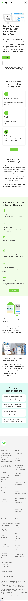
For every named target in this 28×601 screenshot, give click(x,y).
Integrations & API (19, 487)
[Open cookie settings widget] (2, 598)
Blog (2, 490)
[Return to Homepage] (7, 2)
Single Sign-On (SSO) (20, 505)
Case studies (4, 494)
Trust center (18, 552)
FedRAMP (4, 533)
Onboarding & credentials (21, 493)
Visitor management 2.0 (6, 453)
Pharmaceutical (5, 546)
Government (4, 544)
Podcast (3, 497)
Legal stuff (17, 545)
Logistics (4, 551)
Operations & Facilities (7, 562)
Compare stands (5, 477)
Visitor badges (18, 511)
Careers (16, 525)
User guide (17, 538)
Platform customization (20, 498)
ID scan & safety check (20, 482)
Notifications (18, 491)
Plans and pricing (5, 475)
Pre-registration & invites (20, 495)
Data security (4, 501)
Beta (16, 543)
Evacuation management (20, 477)
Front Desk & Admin (6, 560)
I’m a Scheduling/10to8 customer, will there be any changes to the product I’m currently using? (13, 398)
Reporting (17, 500)
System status (18, 549)
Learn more (14, 149)
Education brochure (19, 556)
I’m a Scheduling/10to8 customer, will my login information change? (13, 405)
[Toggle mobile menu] (25, 2)
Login (16, 536)
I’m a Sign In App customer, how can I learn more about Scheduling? (13, 420)
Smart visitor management (7, 455)
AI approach (17, 523)
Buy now (3, 481)
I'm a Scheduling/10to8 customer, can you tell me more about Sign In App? (10, 413)
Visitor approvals (18, 509)
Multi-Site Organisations (7, 523)
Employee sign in (19, 475)
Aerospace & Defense (7, 548)
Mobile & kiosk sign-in (20, 489)
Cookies (17, 547)
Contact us (17, 527)
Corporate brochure (19, 554)
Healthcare (4, 553)
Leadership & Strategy (7, 571)
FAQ (16, 540)
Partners (17, 521)
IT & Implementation (6, 569)
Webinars (3, 492)
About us (17, 518)
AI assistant (17, 460)
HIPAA (3, 535)
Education (4, 539)
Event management (19, 480)
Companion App (18, 467)
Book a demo (4, 479)
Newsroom (3, 499)
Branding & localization (20, 465)
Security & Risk (5, 564)
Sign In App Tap (18, 502)
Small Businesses (5, 521)
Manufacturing (5, 542)
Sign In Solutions (20, 592)
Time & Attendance (19, 507)
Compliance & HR (6, 566)
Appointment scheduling (20, 462)
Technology (4, 555)
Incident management (20, 484)
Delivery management (20, 469)
